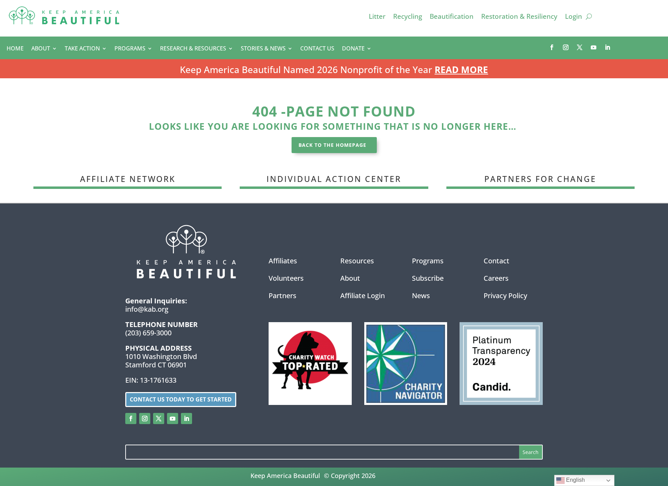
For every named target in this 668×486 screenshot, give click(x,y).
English (575, 480)
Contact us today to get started (181, 399)
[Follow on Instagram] (565, 47)
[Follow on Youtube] (593, 47)
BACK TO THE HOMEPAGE (332, 145)
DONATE (353, 49)
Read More (461, 69)
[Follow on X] (579, 47)
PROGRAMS (129, 49)
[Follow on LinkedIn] (607, 47)
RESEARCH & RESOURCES (193, 49)
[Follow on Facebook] (551, 47)
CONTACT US (317, 49)
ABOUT (40, 49)
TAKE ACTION (82, 49)
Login (573, 17)
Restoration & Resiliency (519, 17)
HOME (15, 49)
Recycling (407, 17)
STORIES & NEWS (263, 49)
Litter (377, 17)
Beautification (452, 17)
